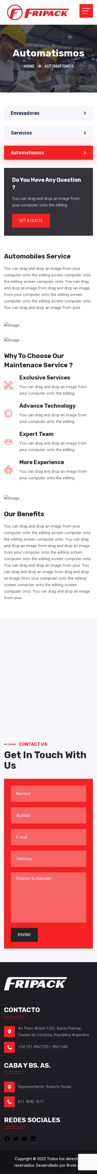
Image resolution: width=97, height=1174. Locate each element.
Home (29, 66)
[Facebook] (7, 1138)
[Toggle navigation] (86, 11)
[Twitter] (16, 1138)
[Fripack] (37, 12)
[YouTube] (24, 1138)
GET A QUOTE (31, 220)
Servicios (21, 133)
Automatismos (27, 152)
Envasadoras (25, 113)
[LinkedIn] (33, 1138)
